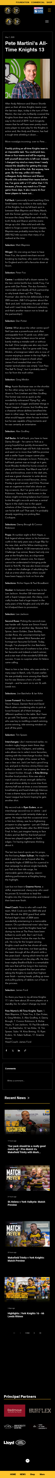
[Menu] (49, 10)
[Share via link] (25, 1050)
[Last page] (40, 1333)
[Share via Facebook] (6, 1050)
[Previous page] (20, 1333)
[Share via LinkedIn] (19, 1050)
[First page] (14, 1333)
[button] (47, 21)
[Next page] (34, 1333)
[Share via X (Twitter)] (12, 1050)
